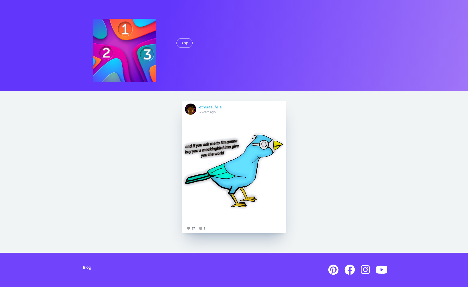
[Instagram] (365, 270)
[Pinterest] (333, 270)
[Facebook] (349, 270)
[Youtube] (382, 270)
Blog (184, 42)
